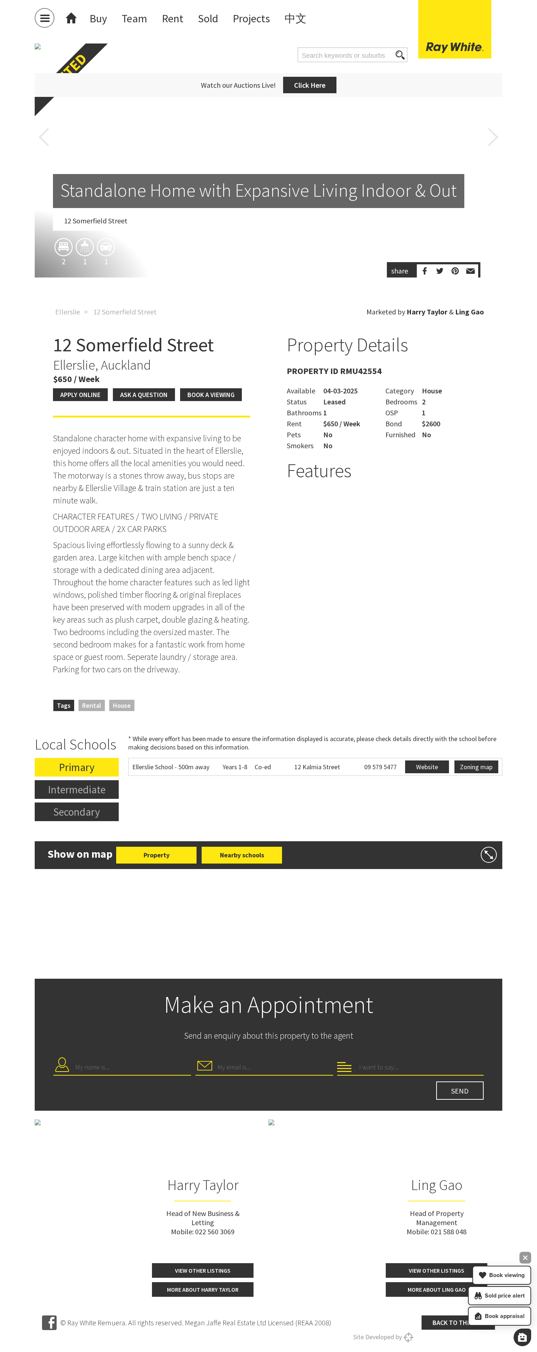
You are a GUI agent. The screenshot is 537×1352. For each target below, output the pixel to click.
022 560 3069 (215, 1231)
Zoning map (476, 767)
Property (157, 855)
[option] (268, 203)
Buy (98, 18)
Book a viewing (211, 394)
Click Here (309, 85)
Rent (172, 18)
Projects (251, 18)
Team (134, 18)
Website (427, 767)
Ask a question (144, 394)
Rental (91, 705)
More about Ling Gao (437, 1289)
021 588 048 (448, 1231)
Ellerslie (67, 311)
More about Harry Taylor (203, 1289)
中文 (295, 18)
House (122, 705)
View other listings (203, 1270)
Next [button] (493, 137)
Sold (208, 18)
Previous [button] (43, 137)
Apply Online (80, 394)
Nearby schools (242, 855)
